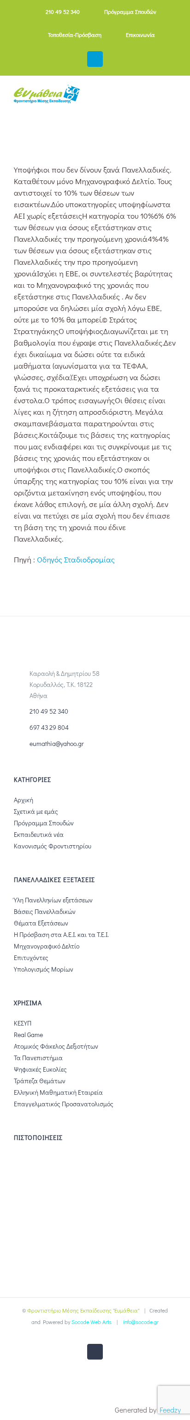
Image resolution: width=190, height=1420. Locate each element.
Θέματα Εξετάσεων (41, 923)
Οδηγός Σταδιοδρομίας (76, 559)
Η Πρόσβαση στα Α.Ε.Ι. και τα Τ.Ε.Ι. (61, 934)
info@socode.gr (141, 1321)
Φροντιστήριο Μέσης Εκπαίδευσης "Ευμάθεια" (83, 1310)
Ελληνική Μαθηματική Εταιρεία (58, 1092)
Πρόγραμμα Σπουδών (44, 822)
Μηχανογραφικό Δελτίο (46, 946)
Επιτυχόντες (31, 957)
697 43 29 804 (49, 727)
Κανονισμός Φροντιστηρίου (52, 845)
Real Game (28, 1034)
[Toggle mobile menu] (172, 98)
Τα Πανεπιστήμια (38, 1057)
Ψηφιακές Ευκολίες (40, 1069)
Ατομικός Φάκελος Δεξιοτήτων (56, 1046)
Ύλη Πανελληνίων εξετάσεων (53, 899)
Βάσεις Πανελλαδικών (45, 911)
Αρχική (23, 799)
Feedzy (170, 1409)
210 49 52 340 (49, 711)
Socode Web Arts (91, 1321)
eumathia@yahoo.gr (57, 743)
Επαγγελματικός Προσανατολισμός (63, 1103)
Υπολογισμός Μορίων (43, 969)
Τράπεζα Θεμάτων (39, 1080)
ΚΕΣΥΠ (22, 1023)
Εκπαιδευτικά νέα (39, 834)
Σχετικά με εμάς (36, 811)
